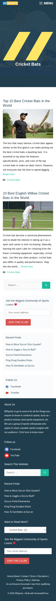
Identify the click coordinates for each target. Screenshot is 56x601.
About (16, 576)
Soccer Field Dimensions (18, 355)
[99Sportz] (10, 3)
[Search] (46, 285)
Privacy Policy (23, 580)
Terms (33, 576)
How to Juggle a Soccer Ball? (21, 349)
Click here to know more (31, 432)
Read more (9, 174)
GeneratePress (41, 593)
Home (10, 576)
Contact (24, 576)
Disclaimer (43, 576)
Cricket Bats (13, 180)
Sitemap (35, 580)
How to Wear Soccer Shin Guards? (23, 344)
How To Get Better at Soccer (20, 365)
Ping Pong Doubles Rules (19, 360)
